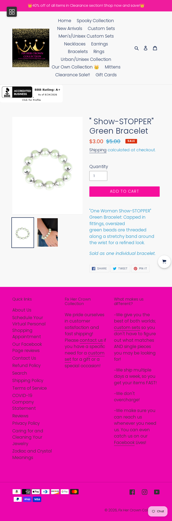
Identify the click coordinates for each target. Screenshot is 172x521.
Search (19, 373)
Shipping (98, 150)
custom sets (127, 328)
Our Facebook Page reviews (27, 347)
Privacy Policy (26, 423)
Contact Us (24, 358)
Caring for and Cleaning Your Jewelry (27, 437)
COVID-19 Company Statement (24, 402)
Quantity (98, 167)
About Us (21, 310)
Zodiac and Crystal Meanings (32, 454)
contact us (91, 340)
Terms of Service (29, 388)
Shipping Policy (27, 381)
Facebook (124, 443)
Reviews (20, 416)
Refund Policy (26, 366)
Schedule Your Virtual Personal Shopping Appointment (29, 327)
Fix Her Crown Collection (139, 510)
